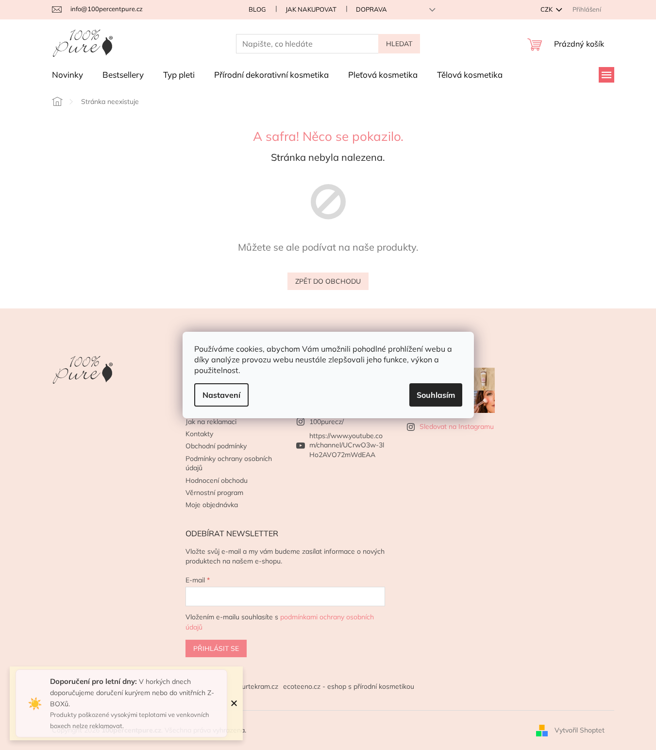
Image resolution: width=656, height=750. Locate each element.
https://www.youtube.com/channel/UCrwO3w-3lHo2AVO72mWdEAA (346, 445)
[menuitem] (67, 75)
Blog (257, 9)
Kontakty (199, 433)
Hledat (399, 43)
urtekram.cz (260, 686)
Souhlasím (436, 395)
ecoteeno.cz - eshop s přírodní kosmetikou (348, 686)
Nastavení (221, 395)
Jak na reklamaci (210, 421)
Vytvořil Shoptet (580, 729)
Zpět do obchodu (328, 281)
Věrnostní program (214, 492)
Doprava (371, 9)
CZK (547, 9)
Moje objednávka (211, 504)
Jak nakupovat (311, 9)
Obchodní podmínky (216, 446)
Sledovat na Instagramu (457, 426)
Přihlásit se (216, 648)
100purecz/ (326, 421)
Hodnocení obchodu (216, 480)
